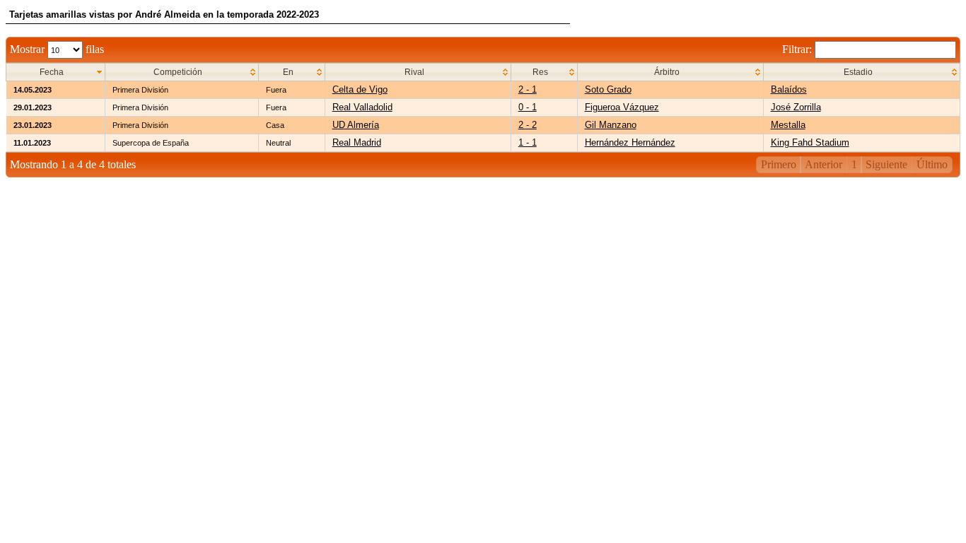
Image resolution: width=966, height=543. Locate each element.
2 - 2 (527, 124)
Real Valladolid (362, 107)
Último (932, 164)
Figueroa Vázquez (622, 107)
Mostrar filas (57, 49)
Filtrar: (798, 49)
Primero (778, 164)
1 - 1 (527, 142)
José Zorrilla (796, 107)
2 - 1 (527, 89)
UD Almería (355, 124)
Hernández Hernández (630, 142)
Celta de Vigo (360, 89)
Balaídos (789, 89)
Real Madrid (356, 142)
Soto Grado (608, 89)
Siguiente (886, 164)
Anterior (823, 164)
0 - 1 (527, 107)
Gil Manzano (610, 124)
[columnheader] (55, 72)
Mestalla (788, 124)
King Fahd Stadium (810, 142)
